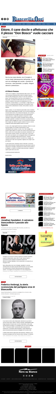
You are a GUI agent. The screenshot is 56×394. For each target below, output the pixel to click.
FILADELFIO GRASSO (6, 297)
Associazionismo (23, 26)
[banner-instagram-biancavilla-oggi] (45, 106)
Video (35, 26)
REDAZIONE (5, 37)
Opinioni (30, 26)
